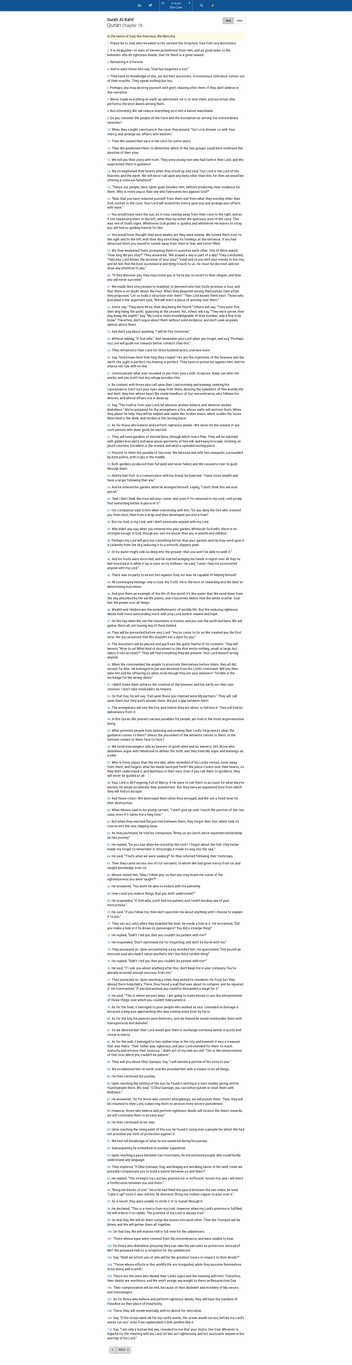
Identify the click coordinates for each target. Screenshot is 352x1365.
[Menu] (139, 5)
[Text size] (150, 5)
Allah (240, 20)
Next (121, 1349)
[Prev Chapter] (112, 1349)
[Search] (202, 5)
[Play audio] (213, 5)
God (228, 20)
